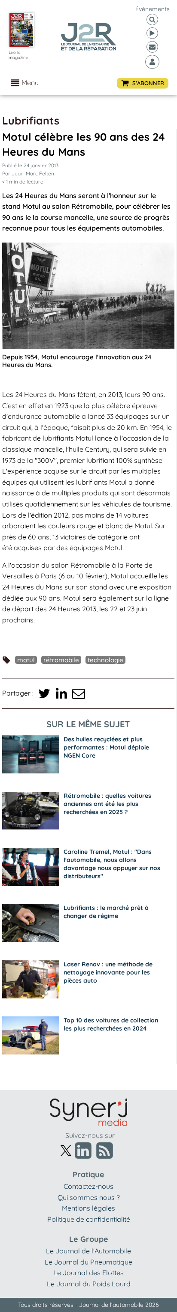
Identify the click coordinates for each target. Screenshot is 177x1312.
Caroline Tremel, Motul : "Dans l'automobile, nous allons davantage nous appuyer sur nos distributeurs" (112, 864)
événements (152, 9)
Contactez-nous (88, 1186)
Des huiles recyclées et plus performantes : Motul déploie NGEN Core (106, 747)
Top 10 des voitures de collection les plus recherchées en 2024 (111, 1024)
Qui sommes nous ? (89, 1197)
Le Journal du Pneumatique (88, 1262)
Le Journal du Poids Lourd (89, 1283)
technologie (105, 660)
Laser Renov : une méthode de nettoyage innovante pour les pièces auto (108, 972)
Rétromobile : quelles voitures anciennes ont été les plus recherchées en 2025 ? (107, 804)
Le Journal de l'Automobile (88, 1251)
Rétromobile (61, 660)
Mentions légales (88, 1208)
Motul (26, 660)
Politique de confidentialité (88, 1219)
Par (28, 173)
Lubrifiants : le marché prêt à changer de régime (106, 912)
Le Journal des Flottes (88, 1272)
